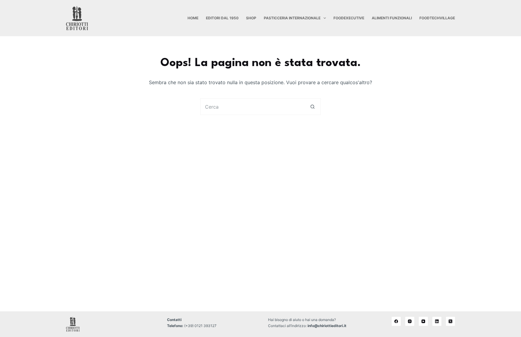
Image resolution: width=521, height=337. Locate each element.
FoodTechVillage (437, 18)
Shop (251, 18)
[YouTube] (423, 321)
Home (193, 18)
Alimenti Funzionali (392, 18)
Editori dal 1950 (222, 18)
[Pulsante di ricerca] (312, 106)
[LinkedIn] (436, 321)
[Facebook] (396, 321)
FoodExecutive (348, 18)
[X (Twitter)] (450, 321)
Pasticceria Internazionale (292, 18)
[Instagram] (409, 321)
